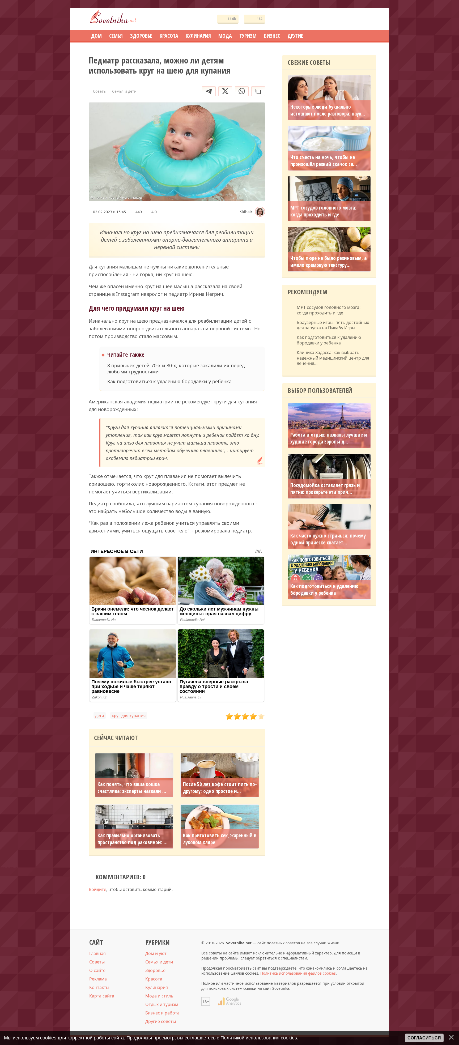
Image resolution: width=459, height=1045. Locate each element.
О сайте (97, 970)
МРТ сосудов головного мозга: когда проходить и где (323, 211)
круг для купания (129, 715)
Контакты (99, 987)
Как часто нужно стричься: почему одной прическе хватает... (328, 539)
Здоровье (155, 970)
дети (99, 715)
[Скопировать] (258, 91)
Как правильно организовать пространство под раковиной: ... (132, 839)
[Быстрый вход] (368, 19)
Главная (97, 953)
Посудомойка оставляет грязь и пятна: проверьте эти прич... (325, 489)
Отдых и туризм (161, 1004)
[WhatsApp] (242, 91)
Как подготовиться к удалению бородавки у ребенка (169, 381)
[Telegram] (209, 91)
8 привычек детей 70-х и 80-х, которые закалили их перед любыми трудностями (176, 368)
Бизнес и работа (162, 1013)
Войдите (97, 889)
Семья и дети (159, 962)
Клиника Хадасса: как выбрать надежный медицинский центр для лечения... (333, 358)
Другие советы (160, 1021)
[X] (225, 91)
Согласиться (424, 1038)
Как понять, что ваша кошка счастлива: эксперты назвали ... (131, 788)
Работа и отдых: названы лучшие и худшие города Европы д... (328, 438)
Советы (97, 962)
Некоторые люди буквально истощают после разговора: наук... (327, 110)
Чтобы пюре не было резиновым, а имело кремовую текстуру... (328, 261)
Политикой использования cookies (258, 1037)
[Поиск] (353, 19)
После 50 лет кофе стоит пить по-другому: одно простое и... (220, 788)
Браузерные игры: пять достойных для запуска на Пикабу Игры (333, 325)
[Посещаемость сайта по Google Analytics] (229, 1001)
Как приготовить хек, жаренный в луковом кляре (219, 839)
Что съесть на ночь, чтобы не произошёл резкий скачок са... (323, 161)
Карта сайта (101, 996)
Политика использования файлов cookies (298, 973)
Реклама (98, 979)
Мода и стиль (159, 996)
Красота (153, 979)
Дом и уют (156, 953)
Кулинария (156, 987)
